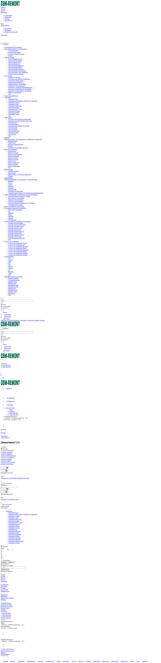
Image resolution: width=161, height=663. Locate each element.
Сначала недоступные (8, 462)
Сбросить (11, 562)
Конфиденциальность (8, 651)
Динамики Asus (13, 517)
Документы (8, 20)
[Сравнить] (4, 470)
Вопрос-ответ (5, 608)
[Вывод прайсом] (3, 465)
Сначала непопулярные (8, 455)
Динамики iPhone (13, 526)
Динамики (8, 511)
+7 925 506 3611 (6, 613)
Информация (5, 591)
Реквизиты (7, 28)
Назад (11, 409)
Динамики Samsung (14, 538)
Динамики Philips (13, 536)
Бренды (3, 578)
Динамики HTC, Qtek (15, 523)
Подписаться (5, 569)
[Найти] (2, 310)
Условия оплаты (6, 603)
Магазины (7, 30)
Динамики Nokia (13, 533)
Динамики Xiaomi (14, 543)
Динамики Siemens (14, 539)
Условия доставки (6, 604)
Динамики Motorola (14, 531)
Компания (4, 581)
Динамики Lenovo (14, 528)
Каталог (3, 574)
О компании (8, 15)
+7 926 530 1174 (6, 616)
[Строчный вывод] (2, 465)
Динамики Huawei (14, 524)
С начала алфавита (7, 452)
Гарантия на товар (6, 606)
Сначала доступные (7, 464)
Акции (3, 576)
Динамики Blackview (15, 519)
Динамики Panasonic (14, 534)
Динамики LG (12, 529)
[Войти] (1, 371)
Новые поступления (10, 32)
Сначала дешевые (6, 459)
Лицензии (7, 17)
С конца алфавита (6, 454)
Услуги (3, 579)
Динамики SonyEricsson (15, 541)
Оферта (3, 652)
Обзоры (3, 610)
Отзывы (7, 19)
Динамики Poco (13, 512)
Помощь (3, 599)
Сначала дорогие (6, 460)
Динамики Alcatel (13, 516)
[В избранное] (5, 468)
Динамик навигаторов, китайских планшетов (22, 514)
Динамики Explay (13, 521)
